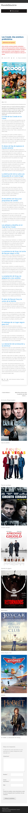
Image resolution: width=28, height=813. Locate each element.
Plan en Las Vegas (6, 485)
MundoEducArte (9, 5)
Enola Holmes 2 (5, 392)
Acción (10, 379)
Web (4, 785)
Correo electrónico (6, 780)
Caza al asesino (5, 443)
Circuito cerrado (5, 527)
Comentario (6, 756)
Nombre (5, 774)
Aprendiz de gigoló (6, 568)
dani (14, 58)
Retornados (4, 610)
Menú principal (15, 11)
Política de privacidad (6, 811)
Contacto (18, 809)
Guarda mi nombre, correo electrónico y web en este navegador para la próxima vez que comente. (14, 793)
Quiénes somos (5, 808)
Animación (14, 379)
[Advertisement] (14, 24)
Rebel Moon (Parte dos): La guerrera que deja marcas (21, 394)
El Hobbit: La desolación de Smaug (10, 737)
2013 (5, 379)
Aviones (3, 695)
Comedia (22, 379)
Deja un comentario (22, 58)
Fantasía (6, 380)
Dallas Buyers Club (6, 653)
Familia (3, 380)
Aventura (18, 379)
